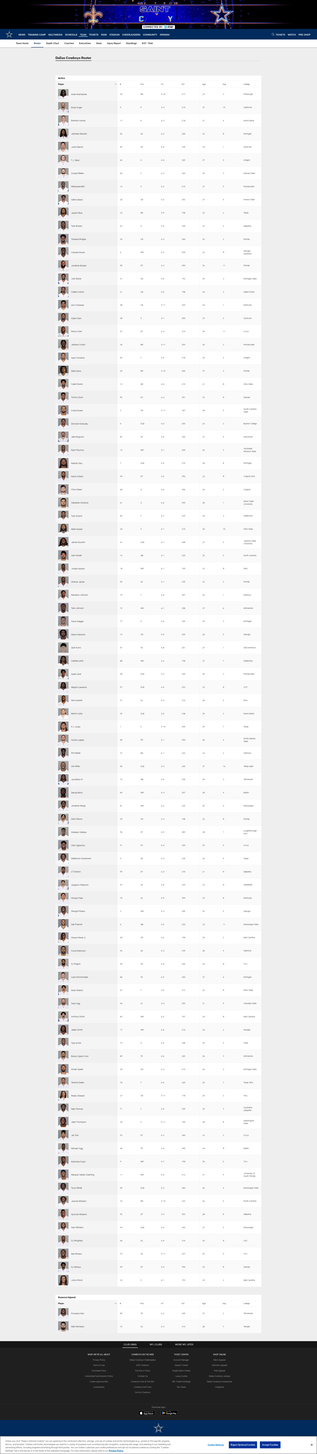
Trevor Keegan (77, 621)
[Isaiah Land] (63, 674)
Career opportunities (99, 1381)
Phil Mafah (76, 753)
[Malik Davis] (63, 371)
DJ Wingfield (77, 1240)
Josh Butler (76, 278)
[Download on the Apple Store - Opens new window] (146, 1413)
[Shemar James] (63, 581)
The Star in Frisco (142, 1370)
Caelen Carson (77, 292)
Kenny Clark (76, 331)
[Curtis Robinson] (63, 950)
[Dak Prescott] (63, 924)
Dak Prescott (76, 924)
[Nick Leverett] (63, 700)
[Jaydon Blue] (63, 213)
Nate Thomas (77, 1109)
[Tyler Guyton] (63, 516)
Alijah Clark (76, 318)
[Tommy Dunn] (63, 397)
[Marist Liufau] (63, 713)
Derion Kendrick (78, 634)
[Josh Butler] (63, 278)
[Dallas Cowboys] (158, 1428)
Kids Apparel (219, 1370)
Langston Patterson (79, 885)
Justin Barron (77, 147)
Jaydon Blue (76, 213)
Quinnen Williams (79, 1214)
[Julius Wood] (63, 1280)
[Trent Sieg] (63, 1003)
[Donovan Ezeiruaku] (63, 423)
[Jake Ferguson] (63, 437)
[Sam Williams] (63, 1227)
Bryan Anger (76, 107)
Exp (224, 84)
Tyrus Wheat (76, 1188)
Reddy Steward (78, 1095)
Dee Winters (76, 1254)
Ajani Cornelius (78, 358)
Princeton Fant (77, 1313)
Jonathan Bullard (78, 265)
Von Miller (75, 766)
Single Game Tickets (181, 1370)
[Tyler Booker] (63, 226)
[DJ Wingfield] (63, 1240)
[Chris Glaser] (63, 489)
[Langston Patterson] (63, 885)
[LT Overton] (63, 871)
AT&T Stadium (142, 1365)
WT (183, 84)
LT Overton (76, 871)
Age (204, 84)
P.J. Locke (75, 727)
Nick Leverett (76, 700)
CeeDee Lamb (77, 661)
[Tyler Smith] (63, 1043)
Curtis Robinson (78, 951)
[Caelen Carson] (63, 292)
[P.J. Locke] (63, 727)
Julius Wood (76, 1280)
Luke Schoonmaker (79, 977)
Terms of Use (99, 1365)
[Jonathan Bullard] (63, 265)
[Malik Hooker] (63, 529)
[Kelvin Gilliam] (63, 476)
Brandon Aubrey (78, 120)
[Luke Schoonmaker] (63, 977)
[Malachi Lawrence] (63, 687)
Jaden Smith (77, 1030)
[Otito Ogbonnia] (63, 845)
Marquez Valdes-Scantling (82, 1174)
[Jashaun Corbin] (63, 344)
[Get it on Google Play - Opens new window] (169, 1415)
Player (61, 84)
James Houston (78, 542)
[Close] (311, 1444)
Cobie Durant (77, 410)
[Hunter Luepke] (63, 740)
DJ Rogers (75, 964)
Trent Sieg (75, 1003)
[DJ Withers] (63, 1267)
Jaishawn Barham (79, 134)
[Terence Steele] (63, 1082)
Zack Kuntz (76, 647)
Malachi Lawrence (79, 687)
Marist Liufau (77, 713)
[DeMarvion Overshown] (63, 858)
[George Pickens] (63, 911)
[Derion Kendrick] (63, 634)
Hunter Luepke (77, 740)
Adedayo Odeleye (79, 832)
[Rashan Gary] (63, 463)
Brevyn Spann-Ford (79, 1056)
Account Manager (181, 1360)
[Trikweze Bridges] (63, 239)
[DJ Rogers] (63, 964)
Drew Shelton (77, 990)
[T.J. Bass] (63, 160)
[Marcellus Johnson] (63, 595)
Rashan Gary (76, 463)
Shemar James (78, 582)
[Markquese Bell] (63, 186)
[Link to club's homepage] (9, 34)
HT (162, 84)
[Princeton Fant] (63, 1313)
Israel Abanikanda (79, 94)
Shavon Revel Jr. (78, 937)
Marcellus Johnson (79, 595)
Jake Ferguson (77, 437)
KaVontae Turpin (78, 1161)
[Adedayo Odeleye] (63, 832)
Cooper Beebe (77, 173)
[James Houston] (63, 542)
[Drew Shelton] (63, 990)
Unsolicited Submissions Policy (99, 1376)
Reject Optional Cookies (243, 1444)
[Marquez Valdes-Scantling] (63, 1174)
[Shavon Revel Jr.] (63, 937)
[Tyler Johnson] (63, 608)
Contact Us (143, 1376)
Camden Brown (78, 252)
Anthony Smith (78, 1016)
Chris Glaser (76, 489)
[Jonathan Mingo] (63, 806)
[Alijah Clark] (63, 318)
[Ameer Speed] (63, 1069)
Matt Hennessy (77, 1326)
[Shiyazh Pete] (63, 898)
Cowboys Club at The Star (142, 1381)
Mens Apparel (219, 1360)
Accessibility (99, 1387)
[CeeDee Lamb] (63, 661)
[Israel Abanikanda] (63, 94)
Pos (142, 84)
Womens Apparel (219, 1365)
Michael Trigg (77, 1148)
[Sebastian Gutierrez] (63, 502)
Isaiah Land (76, 674)
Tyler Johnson (77, 608)
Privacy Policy (99, 1360)
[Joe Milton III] (63, 779)
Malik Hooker (77, 529)
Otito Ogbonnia (78, 845)
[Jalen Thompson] (63, 1122)
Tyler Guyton (76, 516)
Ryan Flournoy (77, 450)
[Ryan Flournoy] (63, 450)
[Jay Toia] (63, 1135)
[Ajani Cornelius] (63, 358)
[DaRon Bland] (63, 199)
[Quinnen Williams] (63, 1214)
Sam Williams (77, 1227)
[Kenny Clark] (63, 331)
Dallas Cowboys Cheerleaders (142, 1360)
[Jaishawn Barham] (63, 134)
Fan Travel (181, 1387)
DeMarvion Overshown (81, 858)
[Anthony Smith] (63, 1016)
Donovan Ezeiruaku (79, 423)
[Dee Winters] (63, 1254)
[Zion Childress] (63, 305)
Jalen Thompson (78, 1122)
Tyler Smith (76, 1043)
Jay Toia (74, 1135)
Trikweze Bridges (78, 239)
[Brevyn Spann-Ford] (63, 1056)
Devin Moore (76, 819)
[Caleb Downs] (63, 384)
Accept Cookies (270, 1444)
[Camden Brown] (63, 252)
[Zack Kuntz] (63, 647)
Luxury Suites (181, 1376)
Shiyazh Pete (77, 898)
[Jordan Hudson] (63, 568)
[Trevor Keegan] (63, 621)
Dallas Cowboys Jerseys (219, 1376)
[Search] (273, 34)
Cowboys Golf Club (142, 1387)
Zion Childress (77, 305)
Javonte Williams (78, 1201)
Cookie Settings (216, 1444)
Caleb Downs (77, 384)
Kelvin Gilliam (77, 476)
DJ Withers (76, 1267)
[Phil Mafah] (63, 753)
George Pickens (78, 911)
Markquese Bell (78, 186)
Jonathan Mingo (78, 805)
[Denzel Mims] (63, 792)
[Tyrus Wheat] (63, 1188)
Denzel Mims (77, 792)
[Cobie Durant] (63, 410)
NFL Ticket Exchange (181, 1381)
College (246, 84)
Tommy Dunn (77, 397)
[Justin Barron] (63, 147)
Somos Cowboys (142, 1392)
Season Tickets (181, 1365)
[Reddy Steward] (63, 1095)
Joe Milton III (77, 779)
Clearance (219, 1387)
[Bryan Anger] (63, 107)
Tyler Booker (76, 226)
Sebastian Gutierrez (79, 502)
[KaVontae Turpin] (63, 1161)
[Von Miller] (63, 766)
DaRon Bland (77, 199)
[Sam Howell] (63, 555)
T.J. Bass (75, 160)
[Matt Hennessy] (63, 1326)
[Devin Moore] (63, 819)
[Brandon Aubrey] (63, 120)
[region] (158, 1445)
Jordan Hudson (78, 568)
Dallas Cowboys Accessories (219, 1381)
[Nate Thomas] (63, 1109)
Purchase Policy (99, 1370)
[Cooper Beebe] (63, 173)
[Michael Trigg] (63, 1148)
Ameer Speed (77, 1069)
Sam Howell (76, 555)
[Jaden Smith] (63, 1030)
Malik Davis (76, 371)
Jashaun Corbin (78, 344)
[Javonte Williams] (63, 1201)
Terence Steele (77, 1082)
